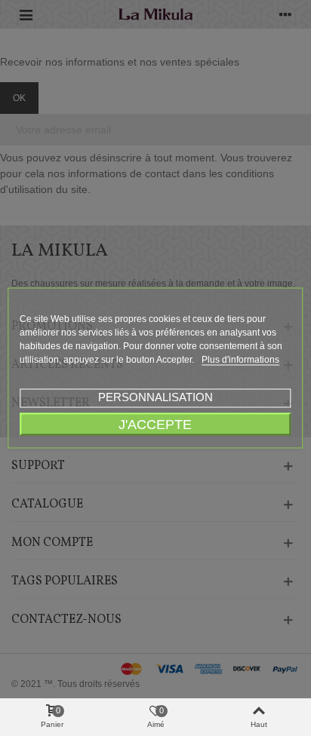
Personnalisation (155, 397)
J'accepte (155, 424)
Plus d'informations (240, 359)
